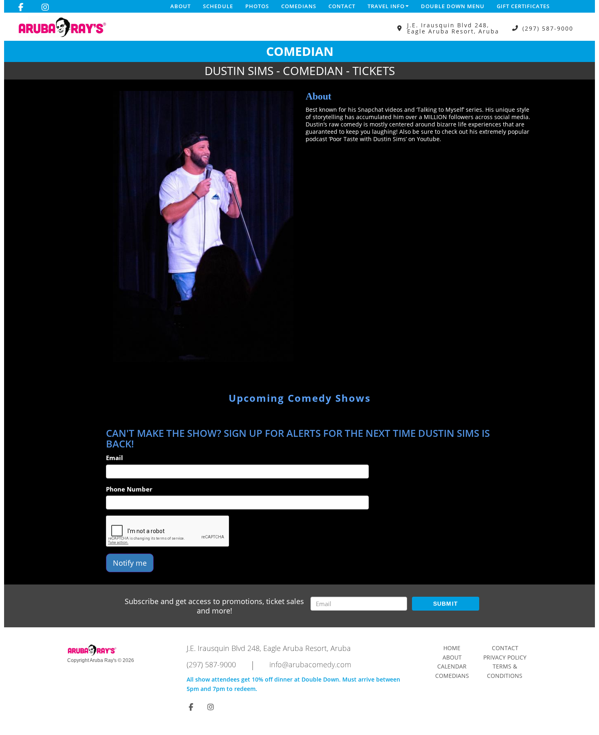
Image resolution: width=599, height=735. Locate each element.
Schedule (218, 6)
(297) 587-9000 (547, 28)
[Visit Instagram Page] (45, 7)
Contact (341, 6)
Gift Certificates (523, 6)
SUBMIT (445, 603)
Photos (257, 6)
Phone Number (129, 489)
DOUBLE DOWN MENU (452, 6)
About (180, 6)
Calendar (452, 666)
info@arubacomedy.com (310, 664)
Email (114, 458)
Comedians (298, 6)
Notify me (130, 563)
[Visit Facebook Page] (21, 7)
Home (451, 648)
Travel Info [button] (386, 6)
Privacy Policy (504, 657)
